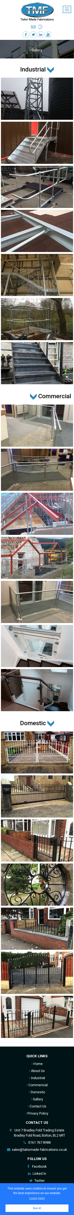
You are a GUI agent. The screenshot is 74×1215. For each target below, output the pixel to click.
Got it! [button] (37, 1208)
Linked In (39, 1173)
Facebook (39, 1166)
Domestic (37, 1092)
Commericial (38, 1085)
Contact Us (37, 1106)
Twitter (39, 1181)
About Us (37, 1071)
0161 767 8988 (39, 1142)
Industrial (37, 1078)
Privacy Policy (37, 1113)
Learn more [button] (37, 1198)
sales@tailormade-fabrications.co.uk (39, 1150)
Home (38, 1064)
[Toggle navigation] (67, 9)
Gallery (37, 1099)
